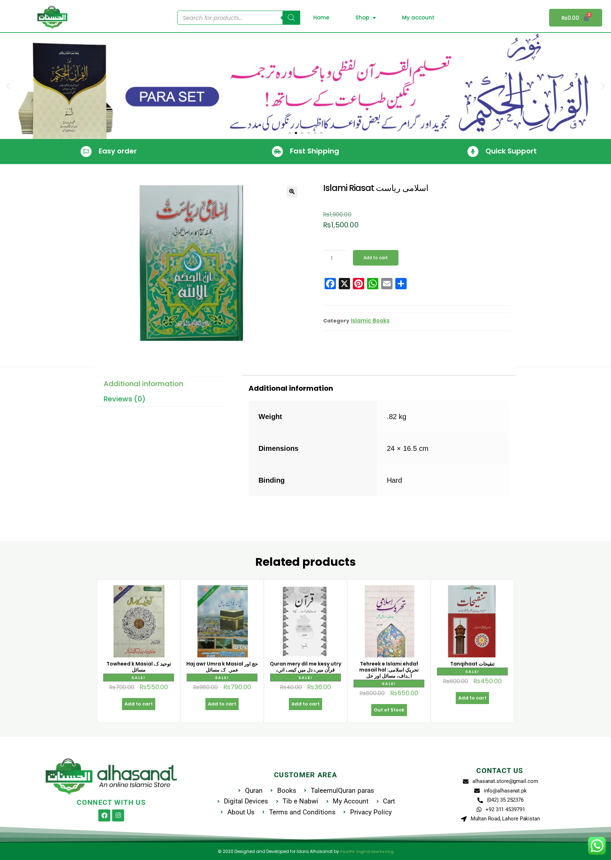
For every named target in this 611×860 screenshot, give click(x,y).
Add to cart (375, 258)
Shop (362, 17)
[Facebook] (104, 815)
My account (418, 17)
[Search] (291, 18)
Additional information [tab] (143, 384)
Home (321, 17)
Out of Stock (389, 710)
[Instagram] (118, 815)
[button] (8, 86)
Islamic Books (370, 320)
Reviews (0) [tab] (125, 399)
